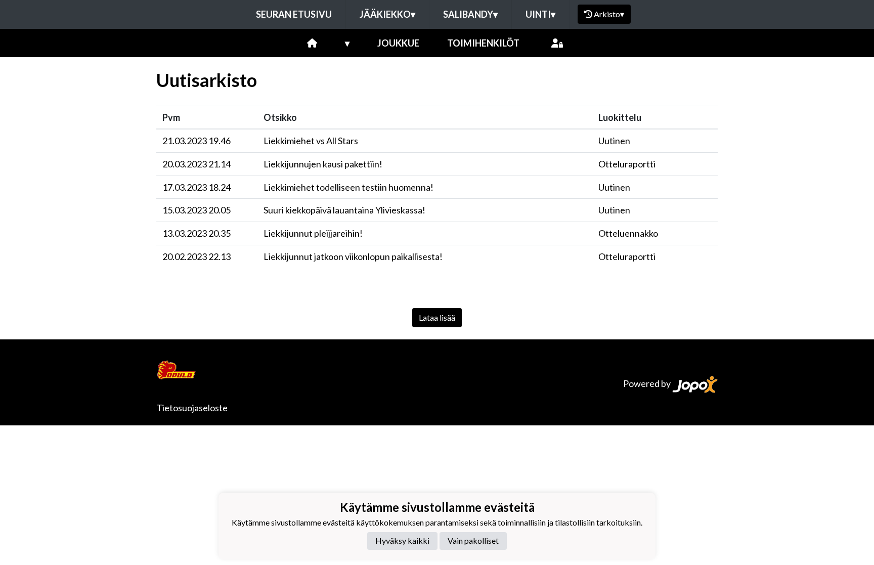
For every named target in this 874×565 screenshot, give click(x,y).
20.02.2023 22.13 (196, 256)
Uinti (540, 14)
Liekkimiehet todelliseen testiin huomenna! (348, 187)
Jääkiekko (387, 14)
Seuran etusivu (294, 14)
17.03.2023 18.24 (196, 187)
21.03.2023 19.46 (196, 140)
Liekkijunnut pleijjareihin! (313, 233)
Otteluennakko (628, 233)
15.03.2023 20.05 (196, 209)
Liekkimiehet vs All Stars (311, 140)
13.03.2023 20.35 (196, 233)
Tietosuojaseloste (192, 407)
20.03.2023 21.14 (196, 163)
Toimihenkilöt (483, 43)
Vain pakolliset (473, 540)
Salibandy (470, 14)
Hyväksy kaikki (402, 540)
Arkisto (609, 14)
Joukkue (398, 43)
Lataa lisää (437, 317)
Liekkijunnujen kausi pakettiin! (323, 163)
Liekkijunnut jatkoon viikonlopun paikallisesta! (353, 256)
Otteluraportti (627, 163)
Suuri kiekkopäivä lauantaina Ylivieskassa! (344, 209)
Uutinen (614, 140)
